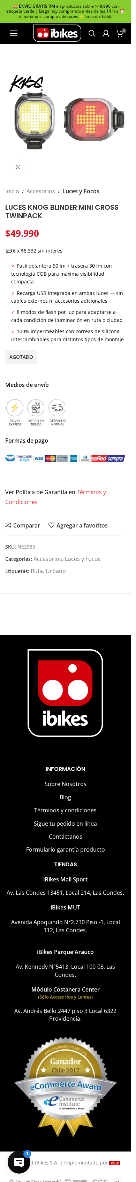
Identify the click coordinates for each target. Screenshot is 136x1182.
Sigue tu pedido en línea (65, 823)
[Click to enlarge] (18, 167)
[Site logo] (57, 32)
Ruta (37, 571)
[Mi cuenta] (106, 33)
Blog (65, 797)
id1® (115, 1163)
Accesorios (41, 191)
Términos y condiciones (65, 810)
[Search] (92, 33)
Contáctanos (65, 836)
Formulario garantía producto (65, 849)
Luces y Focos (80, 191)
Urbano (56, 571)
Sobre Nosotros (65, 784)
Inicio (12, 191)
